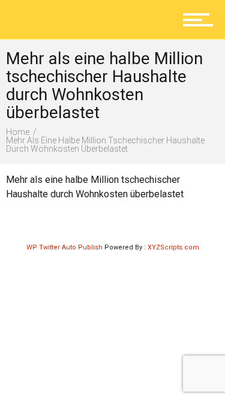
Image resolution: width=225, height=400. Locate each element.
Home (17, 132)
